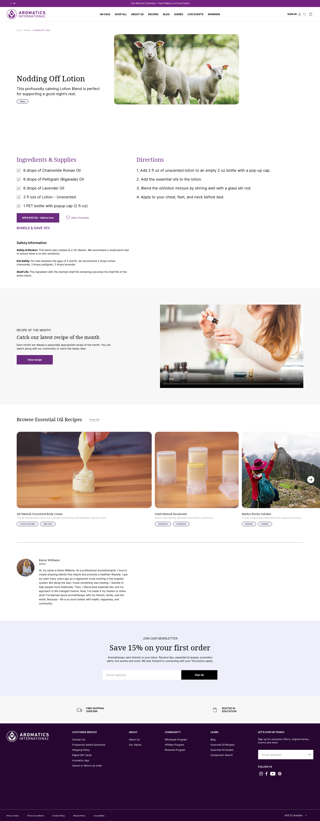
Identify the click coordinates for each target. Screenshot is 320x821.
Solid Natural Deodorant (171, 514)
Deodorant (163, 524)
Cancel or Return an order (87, 765)
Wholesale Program (176, 739)
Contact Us (78, 739)
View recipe (35, 359)
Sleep (22, 101)
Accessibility (99, 816)
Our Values (135, 744)
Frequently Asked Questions (88, 744)
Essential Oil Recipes (222, 744)
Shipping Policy (81, 749)
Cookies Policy (58, 816)
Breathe (249, 524)
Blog (213, 739)
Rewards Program (175, 749)
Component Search (222, 755)
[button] (121, 14)
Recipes (27, 30)
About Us (134, 739)
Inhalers (265, 524)
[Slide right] (310, 479)
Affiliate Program (174, 744)
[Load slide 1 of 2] (11, 3)
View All (94, 419)
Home (19, 30)
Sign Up (199, 674)
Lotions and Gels (27, 524)
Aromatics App (80, 760)
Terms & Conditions (35, 816)
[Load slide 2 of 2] (14, 3)
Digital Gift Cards (82, 755)
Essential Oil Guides (222, 749)
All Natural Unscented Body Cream (40, 514)
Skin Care (48, 524)
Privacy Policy (12, 816)
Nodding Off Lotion (41, 30)
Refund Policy (79, 816)
